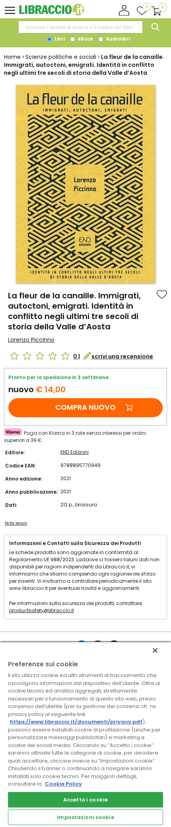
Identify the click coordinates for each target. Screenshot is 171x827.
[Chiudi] (155, 650)
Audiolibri (117, 38)
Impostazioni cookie (85, 817)
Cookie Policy (63, 784)
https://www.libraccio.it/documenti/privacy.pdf (76, 722)
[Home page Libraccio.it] (51, 13)
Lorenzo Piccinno (31, 340)
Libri (59, 38)
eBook (84, 38)
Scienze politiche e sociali (60, 57)
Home (12, 57)
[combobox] (80, 27)
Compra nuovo (85, 407)
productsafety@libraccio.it (41, 610)
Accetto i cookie (85, 800)
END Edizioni (74, 452)
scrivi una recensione (122, 356)
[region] (85, 734)
